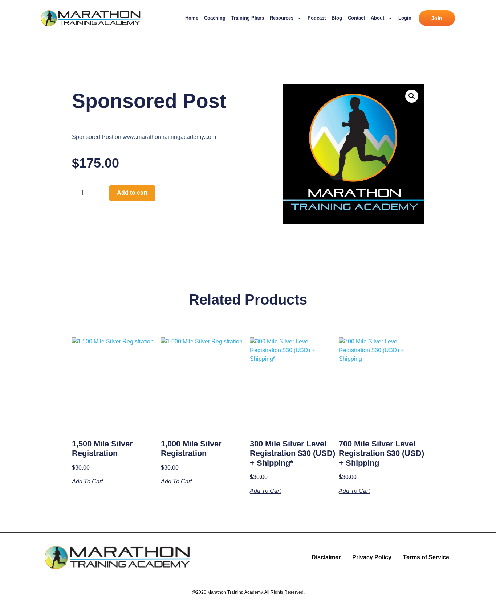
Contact (356, 18)
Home (191, 18)
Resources (281, 18)
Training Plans (247, 18)
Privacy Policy (371, 557)
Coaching (214, 18)
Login (404, 18)
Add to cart (132, 193)
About (377, 18)
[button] (411, 96)
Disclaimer (326, 557)
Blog (337, 18)
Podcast (317, 18)
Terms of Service (426, 557)
